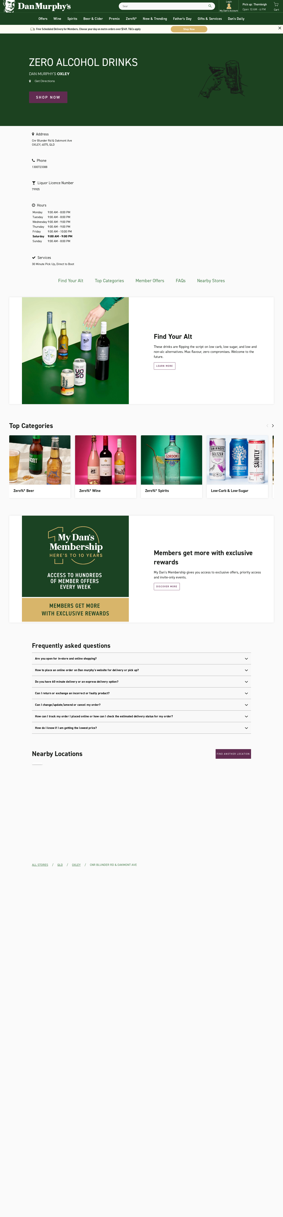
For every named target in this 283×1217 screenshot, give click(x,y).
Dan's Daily (236, 18)
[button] (229, 6)
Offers (43, 18)
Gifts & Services (210, 18)
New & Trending (155, 18)
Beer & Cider (93, 18)
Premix (114, 18)
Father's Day (182, 18)
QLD (60, 865)
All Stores (40, 865)
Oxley (76, 865)
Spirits (72, 18)
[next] (273, 425)
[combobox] (167, 6)
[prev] (267, 425)
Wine (57, 18)
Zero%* (131, 18)
